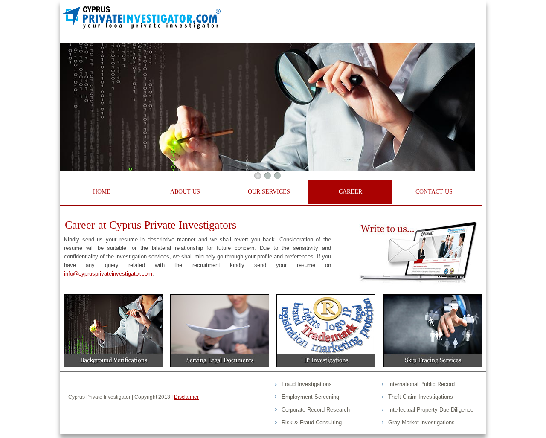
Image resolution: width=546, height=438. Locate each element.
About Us (185, 192)
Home (101, 192)
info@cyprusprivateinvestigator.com (108, 273)
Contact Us (434, 192)
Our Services (269, 192)
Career (350, 192)
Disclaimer (186, 397)
